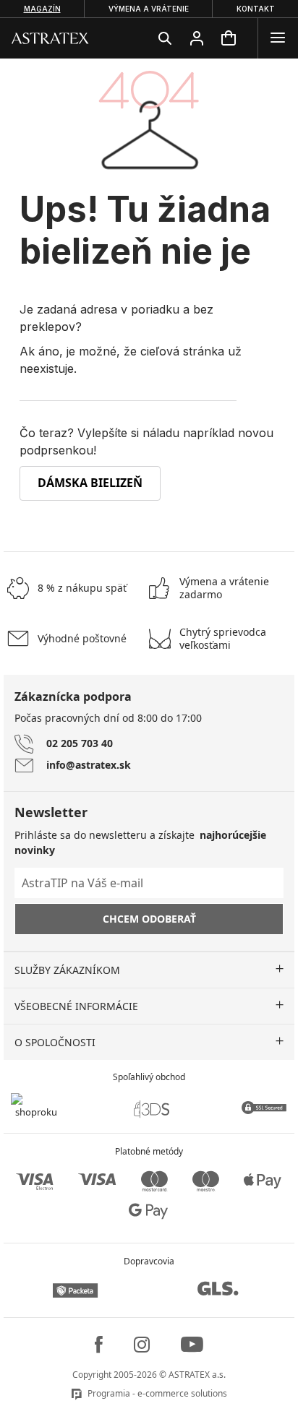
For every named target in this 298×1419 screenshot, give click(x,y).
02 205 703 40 (79, 743)
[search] (164, 38)
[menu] (277, 38)
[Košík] (228, 38)
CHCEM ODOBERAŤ (149, 919)
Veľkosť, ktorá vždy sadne (222, 639)
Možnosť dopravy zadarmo (82, 638)
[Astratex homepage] (50, 37)
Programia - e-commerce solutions (157, 1393)
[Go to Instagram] (142, 1344)
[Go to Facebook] (99, 1344)
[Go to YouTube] (192, 1344)
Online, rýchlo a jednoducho (224, 588)
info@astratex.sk (88, 765)
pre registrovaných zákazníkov (82, 588)
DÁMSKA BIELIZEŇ (90, 483)
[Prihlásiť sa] (196, 38)
